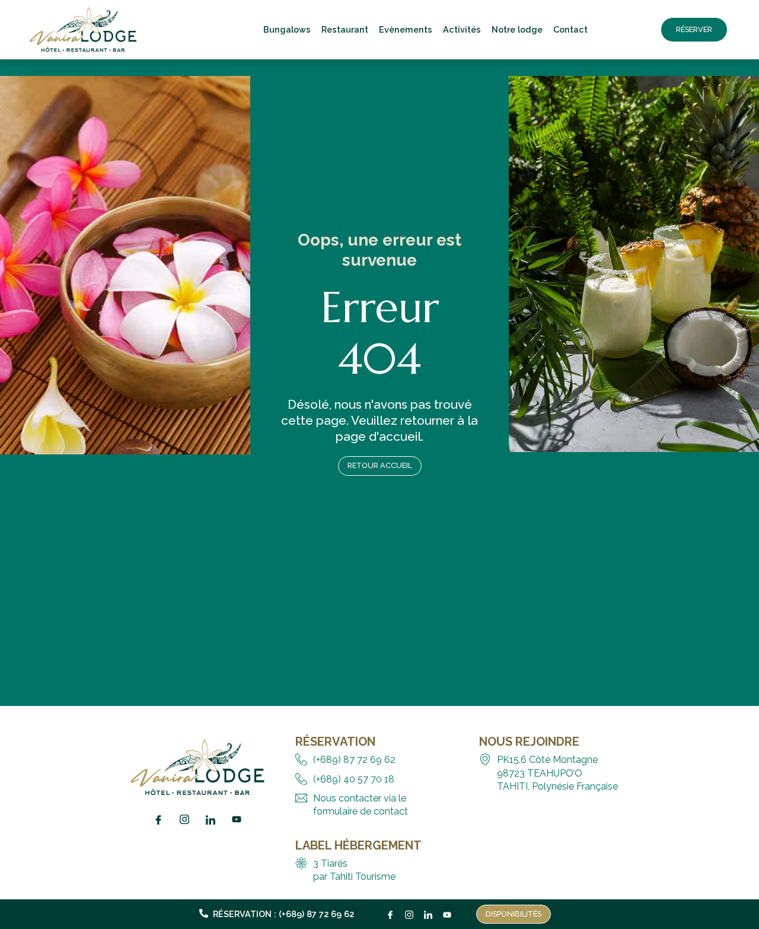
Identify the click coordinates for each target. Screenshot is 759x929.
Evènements (405, 29)
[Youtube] (447, 911)
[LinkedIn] (428, 911)
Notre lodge (517, 29)
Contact (570, 29)
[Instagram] (409, 911)
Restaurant (344, 29)
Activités (462, 29)
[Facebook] (390, 911)
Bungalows (287, 29)
